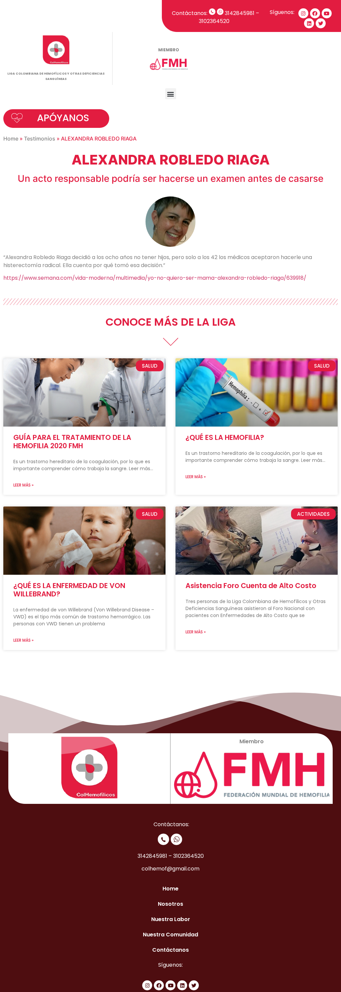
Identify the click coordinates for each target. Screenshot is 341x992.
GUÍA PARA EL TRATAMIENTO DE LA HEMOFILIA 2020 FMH (72, 442)
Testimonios (39, 138)
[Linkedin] (309, 23)
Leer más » (23, 485)
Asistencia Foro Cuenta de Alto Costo (250, 585)
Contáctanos (170, 950)
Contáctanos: (189, 13)
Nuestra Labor (170, 919)
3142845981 (239, 13)
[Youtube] (327, 13)
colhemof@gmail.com (170, 868)
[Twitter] (321, 23)
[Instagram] (303, 13)
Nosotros (170, 904)
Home (10, 138)
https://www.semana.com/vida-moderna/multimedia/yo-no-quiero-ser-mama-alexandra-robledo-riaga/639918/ (154, 278)
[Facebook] (315, 13)
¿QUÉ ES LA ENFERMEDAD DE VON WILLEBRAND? (69, 590)
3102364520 (215, 21)
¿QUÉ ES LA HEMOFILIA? (224, 437)
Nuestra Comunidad (170, 934)
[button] (170, 93)
